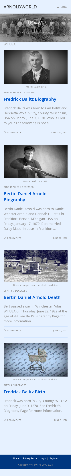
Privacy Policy (30, 458)
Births (8, 385)
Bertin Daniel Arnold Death (32, 297)
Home (16, 458)
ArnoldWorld (20, 7)
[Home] (19, 32)
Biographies (11, 92)
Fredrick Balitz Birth (24, 392)
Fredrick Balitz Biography (30, 99)
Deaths (8, 290)
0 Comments (14, 132)
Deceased (28, 92)
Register (54, 458)
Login (43, 458)
